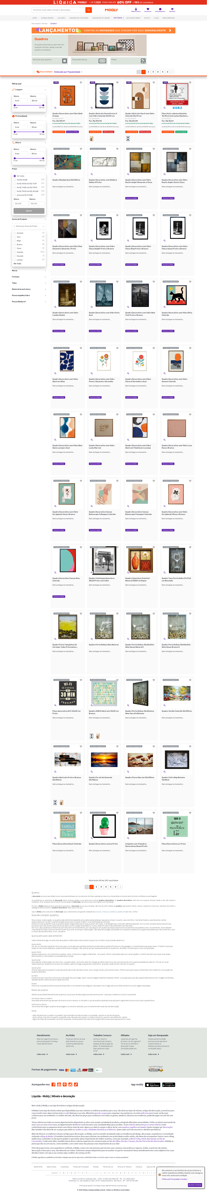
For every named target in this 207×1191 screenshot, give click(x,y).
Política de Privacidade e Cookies (174, 1179)
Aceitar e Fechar (195, 1185)
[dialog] (181, 1178)
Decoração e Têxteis (40, 24)
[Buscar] (88, 10)
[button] (69, 72)
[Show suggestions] (43, 226)
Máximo (33, 96)
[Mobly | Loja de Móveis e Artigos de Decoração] (111, 10)
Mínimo (16, 96)
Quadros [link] (53, 24)
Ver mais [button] (17, 263)
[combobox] (27, 226)
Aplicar (29, 211)
